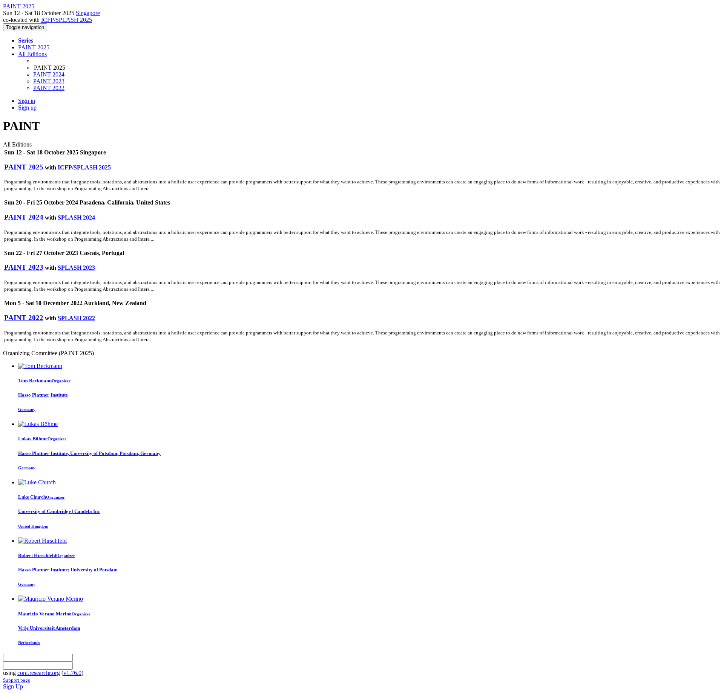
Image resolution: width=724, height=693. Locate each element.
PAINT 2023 (48, 81)
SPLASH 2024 (76, 217)
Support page (16, 680)
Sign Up (13, 686)
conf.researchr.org (38, 673)
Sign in (26, 101)
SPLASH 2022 (76, 318)
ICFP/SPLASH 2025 (66, 20)
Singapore (88, 13)
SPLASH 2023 (76, 267)
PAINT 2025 (33, 47)
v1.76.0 (72, 673)
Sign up (27, 107)
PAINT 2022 (48, 88)
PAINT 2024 (48, 74)
